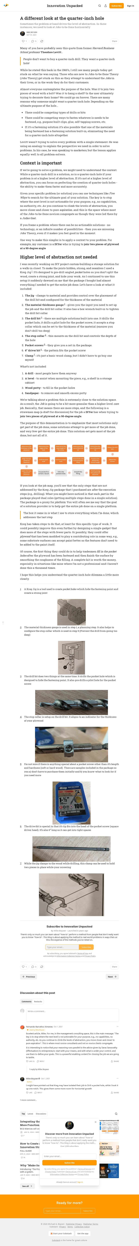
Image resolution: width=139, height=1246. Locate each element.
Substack (56, 1240)
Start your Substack (62, 1233)
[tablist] (32, 1001)
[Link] (16, 163)
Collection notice (82, 1226)
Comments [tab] (26, 1001)
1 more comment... (28, 1100)
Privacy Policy (50, 1171)
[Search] (99, 5)
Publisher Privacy (74, 1224)
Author (29, 1082)
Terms (70, 1226)
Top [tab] (23, 1114)
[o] (108, 1171)
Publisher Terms (90, 1224)
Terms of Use (71, 1171)
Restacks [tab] (38, 1001)
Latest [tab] (30, 1114)
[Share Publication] (105, 5)
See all (25, 1186)
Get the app (82, 1233)
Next (110, 976)
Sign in (130, 5)
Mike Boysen (32, 32)
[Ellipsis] (117, 1026)
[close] (95, 1122)
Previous (30, 976)
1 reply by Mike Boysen (39, 1069)
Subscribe (117, 5)
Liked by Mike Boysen (37, 1030)
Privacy (62, 1226)
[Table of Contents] (3, 623)
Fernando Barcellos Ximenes (39, 1026)
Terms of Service (84, 1169)
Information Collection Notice (62, 1174)
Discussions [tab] (41, 1114)
